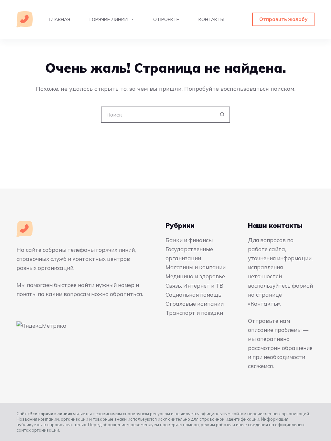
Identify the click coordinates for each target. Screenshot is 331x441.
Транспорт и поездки (194, 312)
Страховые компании (195, 303)
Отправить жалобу (283, 19)
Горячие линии (109, 19)
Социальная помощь (193, 294)
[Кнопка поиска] (222, 114)
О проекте (166, 19)
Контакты (211, 19)
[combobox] (158, 115)
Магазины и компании (196, 267)
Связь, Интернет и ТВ (194, 285)
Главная (59, 19)
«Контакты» (264, 303)
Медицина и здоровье (195, 276)
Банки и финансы (189, 240)
